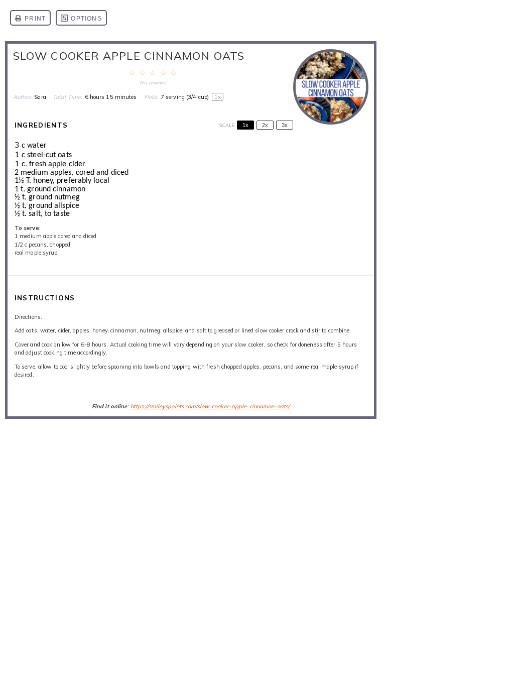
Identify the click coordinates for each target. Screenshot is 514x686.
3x (285, 125)
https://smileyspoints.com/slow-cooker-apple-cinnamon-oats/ (210, 406)
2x (265, 125)
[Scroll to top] (491, 648)
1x (245, 125)
